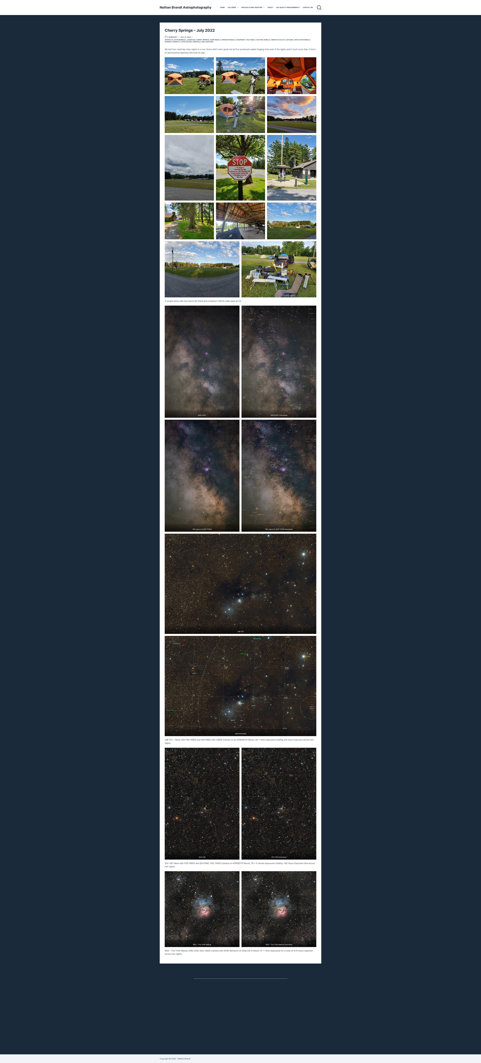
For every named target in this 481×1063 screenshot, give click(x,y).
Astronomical (180, 40)
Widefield (197, 42)
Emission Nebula (228, 40)
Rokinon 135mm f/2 (172, 42)
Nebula (267, 40)
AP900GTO (169, 40)
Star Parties (186, 42)
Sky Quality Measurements (288, 7)
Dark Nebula (215, 40)
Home (222, 7)
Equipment (240, 40)
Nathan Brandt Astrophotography (185, 7)
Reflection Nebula (302, 40)
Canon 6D (191, 40)
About (270, 7)
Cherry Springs (202, 40)
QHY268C (290, 40)
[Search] (319, 7)
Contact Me (308, 7)
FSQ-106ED (250, 40)
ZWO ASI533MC (207, 42)
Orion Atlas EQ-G (278, 40)
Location (259, 40)
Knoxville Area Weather (251, 7)
